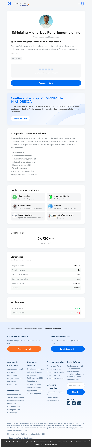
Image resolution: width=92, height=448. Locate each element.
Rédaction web (33, 381)
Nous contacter (53, 401)
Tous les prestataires (14, 329)
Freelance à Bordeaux (55, 378)
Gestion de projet (34, 393)
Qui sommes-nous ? (15, 369)
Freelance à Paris (54, 366)
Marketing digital (34, 387)
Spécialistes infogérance (33, 329)
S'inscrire (75, 392)
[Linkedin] (79, 403)
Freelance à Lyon (54, 369)
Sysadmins (60, 218)
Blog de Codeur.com (15, 378)
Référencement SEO (35, 378)
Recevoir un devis (46, 83)
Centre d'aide (52, 397)
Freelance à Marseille (55, 372)
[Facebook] (68, 403)
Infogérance (17, 58)
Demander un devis (15, 394)
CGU (43, 434)
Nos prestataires (13, 406)
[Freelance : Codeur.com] (18, 3)
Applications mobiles (35, 390)
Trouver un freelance (15, 397)
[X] (74, 403)
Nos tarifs (11, 372)
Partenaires (12, 413)
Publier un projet (20, 118)
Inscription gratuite (68, 349)
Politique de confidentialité (30, 434)
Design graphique (34, 384)
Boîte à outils (12, 375)
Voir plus (14, 53)
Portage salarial (13, 409)
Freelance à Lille (53, 375)
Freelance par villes (55, 362)
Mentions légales (13, 434)
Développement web (35, 369)
